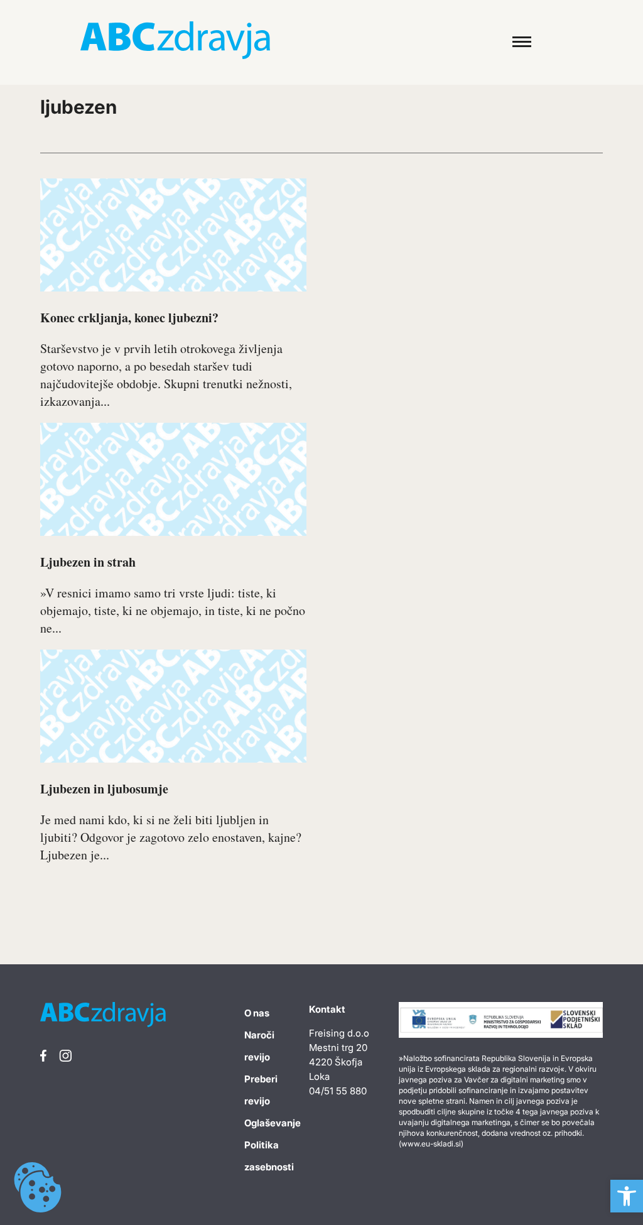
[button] (626, 1196)
